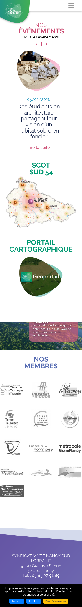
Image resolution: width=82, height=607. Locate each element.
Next (46, 44)
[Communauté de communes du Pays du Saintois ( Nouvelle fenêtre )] (41, 475)
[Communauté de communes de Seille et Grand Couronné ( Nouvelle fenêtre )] (41, 422)
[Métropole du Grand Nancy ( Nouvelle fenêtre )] (70, 451)
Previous (36, 44)
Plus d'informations (55, 601)
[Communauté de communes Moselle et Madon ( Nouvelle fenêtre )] (41, 393)
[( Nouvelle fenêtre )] (41, 276)
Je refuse (33, 601)
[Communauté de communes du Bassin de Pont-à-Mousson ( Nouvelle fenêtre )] (12, 494)
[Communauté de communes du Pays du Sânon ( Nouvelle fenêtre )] (70, 422)
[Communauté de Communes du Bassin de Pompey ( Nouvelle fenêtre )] (41, 452)
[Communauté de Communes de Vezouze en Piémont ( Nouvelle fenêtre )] (12, 451)
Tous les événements (41, 37)
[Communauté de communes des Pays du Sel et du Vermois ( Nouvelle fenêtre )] (70, 393)
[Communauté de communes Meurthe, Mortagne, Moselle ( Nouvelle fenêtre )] (12, 393)
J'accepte (16, 601)
